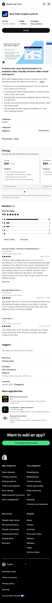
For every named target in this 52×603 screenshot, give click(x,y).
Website (5, 373)
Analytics (6, 131)
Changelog (18, 384)
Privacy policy (8, 361)
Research (6, 543)
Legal (29, 548)
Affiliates (31, 543)
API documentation (10, 525)
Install (26, 30)
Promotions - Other (10, 139)
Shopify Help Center (11, 520)
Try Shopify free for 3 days (26, 443)
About (29, 520)
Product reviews (34, 481)
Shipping (30, 499)
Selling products (9, 481)
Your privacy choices (11, 596)
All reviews (24, 239)
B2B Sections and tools (19, 397)
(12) (25, 24)
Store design (7, 490)
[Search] (44, 4)
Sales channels (8, 472)
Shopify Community (10, 529)
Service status (33, 552)
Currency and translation (37, 504)
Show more (6, 282)
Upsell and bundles (35, 486)
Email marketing (34, 490)
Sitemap (5, 589)
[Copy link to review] (40, 249)
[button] (26, 400)
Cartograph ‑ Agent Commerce (21, 407)
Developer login (9, 571)
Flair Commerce (36, 24)
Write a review (9, 239)
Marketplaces (33, 477)
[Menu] (48, 4)
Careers (30, 525)
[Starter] (24, 191)
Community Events (10, 534)
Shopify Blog (7, 538)
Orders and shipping (11, 486)
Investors (31, 529)
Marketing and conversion (13, 495)
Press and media (34, 534)
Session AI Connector (18, 416)
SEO (28, 495)
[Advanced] (26, 191)
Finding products (9, 477)
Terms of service (9, 577)
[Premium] (27, 191)
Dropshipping (32, 472)
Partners (30, 538)
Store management (10, 499)
